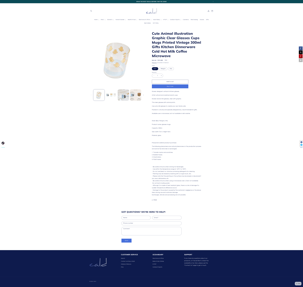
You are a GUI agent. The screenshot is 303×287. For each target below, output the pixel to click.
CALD (94, 281)
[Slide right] (143, 95)
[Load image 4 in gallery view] (135, 95)
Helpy (301, 147)
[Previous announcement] (90, 1)
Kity (171, 68)
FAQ (122, 267)
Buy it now (170, 86)
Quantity (154, 72)
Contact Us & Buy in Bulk (128, 261)
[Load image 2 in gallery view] (111, 95)
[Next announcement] (213, 1)
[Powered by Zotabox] (301, 60)
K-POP (154, 264)
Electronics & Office (158, 258)
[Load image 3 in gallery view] (123, 95)
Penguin (163, 68)
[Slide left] (91, 95)
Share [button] (155, 200)
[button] (91, 11)
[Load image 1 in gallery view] (99, 95)
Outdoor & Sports (157, 267)
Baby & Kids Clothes (158, 261)
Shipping (154, 62)
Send (126, 240)
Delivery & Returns (126, 264)
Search (123, 258)
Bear (155, 68)
